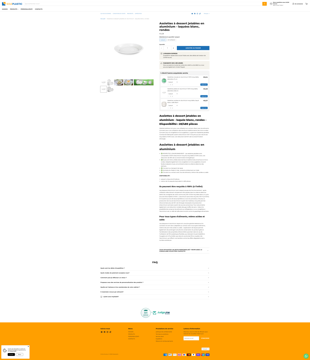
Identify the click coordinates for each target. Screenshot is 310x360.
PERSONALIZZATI (27, 9)
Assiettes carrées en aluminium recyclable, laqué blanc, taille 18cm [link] (183, 101)
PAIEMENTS (130, 13)
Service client (160, 336)
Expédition (159, 339)
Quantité (162, 44)
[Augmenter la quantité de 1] (173, 48)
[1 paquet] (163, 41)
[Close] (28, 346)
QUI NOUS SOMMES (106, 13)
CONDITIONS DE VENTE (119, 13)
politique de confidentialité (164, 332)
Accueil (103, 18)
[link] (164, 81)
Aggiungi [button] (204, 84)
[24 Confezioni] (172, 41)
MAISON (5, 9)
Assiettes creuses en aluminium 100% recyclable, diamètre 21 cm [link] (183, 78)
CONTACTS (38, 9)
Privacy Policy (13, 351)
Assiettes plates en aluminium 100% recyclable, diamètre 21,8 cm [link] (182, 90)
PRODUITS (14, 9)
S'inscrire (205, 338)
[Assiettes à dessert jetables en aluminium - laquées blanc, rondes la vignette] (103, 82)
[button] (168, 85)
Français (206, 13)
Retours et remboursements (164, 341)
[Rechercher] (264, 4)
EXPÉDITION (138, 13)
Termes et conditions (162, 334)
